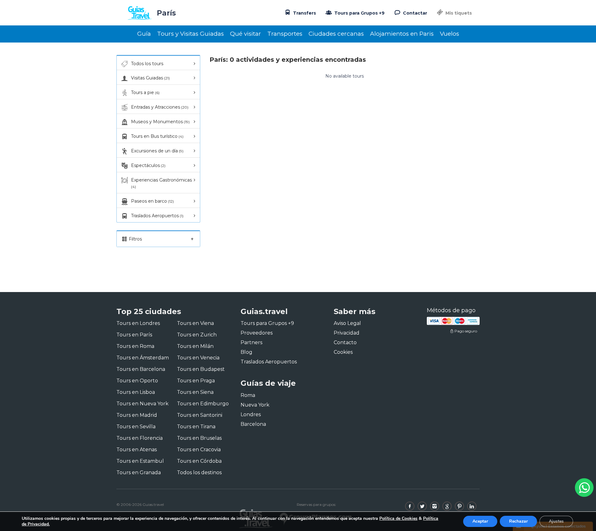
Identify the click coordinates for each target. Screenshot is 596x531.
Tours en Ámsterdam (142, 358)
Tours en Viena (195, 323)
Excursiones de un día (157, 151)
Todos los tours (147, 63)
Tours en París (134, 335)
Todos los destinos (199, 472)
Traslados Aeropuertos (157, 215)
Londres (251, 414)
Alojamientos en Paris (402, 33)
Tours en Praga (196, 381)
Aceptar (480, 521)
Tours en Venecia (198, 358)
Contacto (345, 342)
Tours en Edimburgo (203, 404)
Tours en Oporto (137, 381)
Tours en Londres (138, 323)
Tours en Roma (135, 346)
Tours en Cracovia (199, 449)
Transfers (304, 13)
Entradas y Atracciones (159, 107)
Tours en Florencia (139, 438)
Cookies (343, 352)
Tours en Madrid (136, 415)
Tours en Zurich (197, 335)
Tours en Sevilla (136, 427)
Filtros (135, 239)
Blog (246, 352)
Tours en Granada (138, 472)
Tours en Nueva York (142, 404)
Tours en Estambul (140, 461)
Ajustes (556, 521)
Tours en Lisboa (135, 392)
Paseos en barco (152, 201)
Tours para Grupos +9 (359, 13)
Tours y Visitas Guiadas (190, 33)
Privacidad (346, 333)
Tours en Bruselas (199, 438)
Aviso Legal (347, 323)
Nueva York (255, 405)
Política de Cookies (398, 518)
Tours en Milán (195, 346)
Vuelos (449, 33)
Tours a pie (145, 92)
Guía (144, 33)
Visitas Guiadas (150, 78)
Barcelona (253, 424)
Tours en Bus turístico (157, 136)
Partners (251, 342)
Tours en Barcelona (140, 369)
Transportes (284, 33)
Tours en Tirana (196, 427)
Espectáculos (148, 165)
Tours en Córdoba (199, 461)
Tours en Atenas (136, 449)
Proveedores (257, 333)
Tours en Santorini (199, 415)
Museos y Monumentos (160, 121)
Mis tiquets (458, 13)
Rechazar (518, 521)
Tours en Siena (195, 392)
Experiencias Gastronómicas (161, 183)
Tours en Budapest (201, 369)
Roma (248, 395)
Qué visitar (245, 33)
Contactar (414, 13)
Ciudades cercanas (336, 33)
